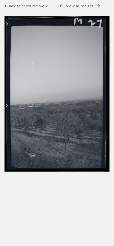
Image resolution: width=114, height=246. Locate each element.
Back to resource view (27, 5)
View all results (79, 5)
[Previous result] (61, 6)
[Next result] (98, 6)
